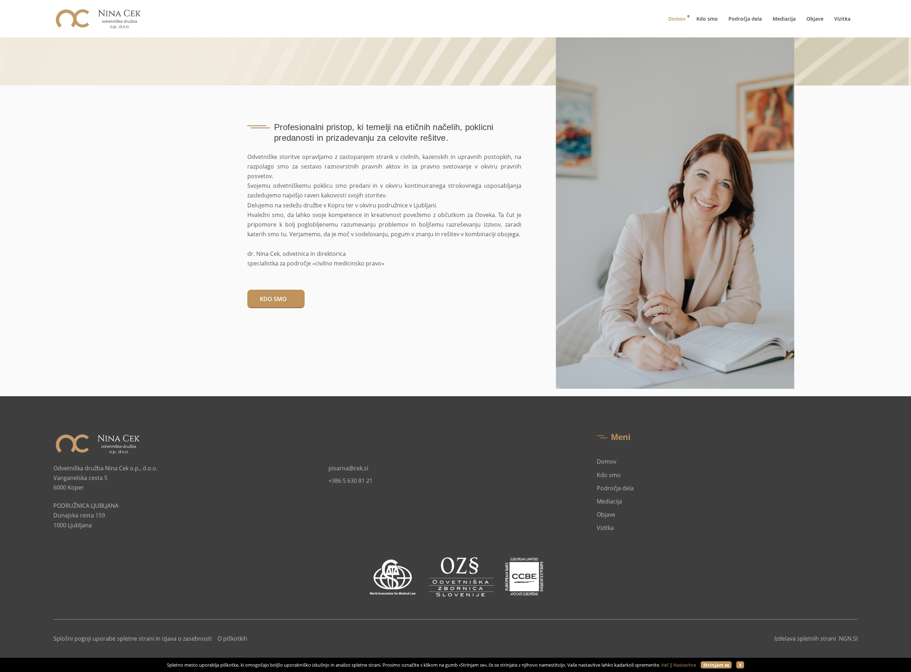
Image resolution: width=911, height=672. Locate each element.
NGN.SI (848, 638)
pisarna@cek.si (348, 468)
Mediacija (784, 18)
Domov (677, 18)
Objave (814, 18)
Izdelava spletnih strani (805, 638)
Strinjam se (716, 665)
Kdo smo (707, 18)
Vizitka (842, 18)
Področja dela (745, 18)
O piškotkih (232, 638)
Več (665, 665)
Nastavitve (684, 665)
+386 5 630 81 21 (350, 481)
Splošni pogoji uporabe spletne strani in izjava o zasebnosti (132, 638)
